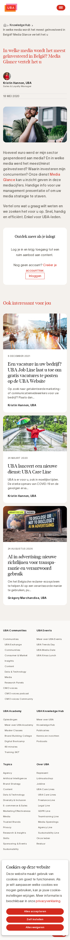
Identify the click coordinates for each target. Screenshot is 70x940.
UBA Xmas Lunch (46, 655)
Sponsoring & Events (15, 843)
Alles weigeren (35, 927)
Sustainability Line (48, 832)
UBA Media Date (46, 650)
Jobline (41, 783)
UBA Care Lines (45, 789)
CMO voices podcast (17, 693)
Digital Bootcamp (14, 741)
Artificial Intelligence (15, 778)
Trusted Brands (11, 822)
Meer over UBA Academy (19, 725)
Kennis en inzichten (48, 735)
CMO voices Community (19, 699)
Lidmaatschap (45, 778)
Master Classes (13, 730)
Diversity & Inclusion (14, 800)
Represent (42, 773)
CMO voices (10, 688)
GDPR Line (44, 811)
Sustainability (10, 849)
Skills (6, 838)
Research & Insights (14, 832)
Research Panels (14, 682)
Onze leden (43, 838)
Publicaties (43, 730)
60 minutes (11, 746)
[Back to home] (11, 8)
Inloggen (35, 276)
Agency (7, 773)
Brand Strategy (11, 783)
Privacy (7, 827)
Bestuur (41, 843)
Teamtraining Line (48, 816)
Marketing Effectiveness (16, 811)
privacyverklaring (48, 901)
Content (9, 666)
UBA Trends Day (46, 644)
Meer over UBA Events (49, 639)
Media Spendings (48, 822)
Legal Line (44, 805)
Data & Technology (15, 671)
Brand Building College (18, 735)
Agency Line (45, 827)
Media (8, 677)
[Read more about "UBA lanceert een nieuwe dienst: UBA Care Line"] (35, 459)
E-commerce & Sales (15, 805)
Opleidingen (10, 719)
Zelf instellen (35, 919)
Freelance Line (46, 800)
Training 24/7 (12, 752)
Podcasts (42, 741)
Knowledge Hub (20, 25)
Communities (11, 639)
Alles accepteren (35, 911)
